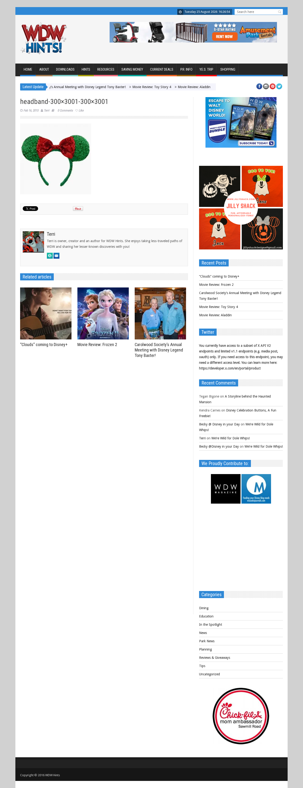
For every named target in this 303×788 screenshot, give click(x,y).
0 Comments (65, 110)
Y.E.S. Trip (206, 69)
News (203, 633)
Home (28, 69)
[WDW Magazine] (226, 502)
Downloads (65, 69)
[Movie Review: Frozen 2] (104, 313)
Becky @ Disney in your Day (219, 424)
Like (81, 110)
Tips (202, 666)
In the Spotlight (210, 624)
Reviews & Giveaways (214, 658)
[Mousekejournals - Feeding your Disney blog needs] (256, 502)
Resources (105, 69)
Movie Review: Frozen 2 (97, 344)
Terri (46, 110)
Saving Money (132, 69)
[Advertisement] (241, 550)
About (44, 69)
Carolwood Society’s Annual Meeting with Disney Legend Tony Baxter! (57, 87)
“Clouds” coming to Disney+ (43, 344)
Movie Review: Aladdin (176, 87)
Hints (86, 69)
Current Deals (161, 69)
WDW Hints (52, 775)
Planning (205, 649)
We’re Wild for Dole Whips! (230, 438)
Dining (204, 608)
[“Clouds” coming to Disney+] (47, 313)
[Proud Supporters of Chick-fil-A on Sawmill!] (241, 743)
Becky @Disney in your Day (219, 446)
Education (206, 616)
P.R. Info (186, 69)
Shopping (227, 69)
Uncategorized (209, 674)
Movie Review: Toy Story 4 (134, 87)
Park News (206, 641)
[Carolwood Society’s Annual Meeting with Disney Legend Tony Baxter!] (161, 313)
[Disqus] (104, 425)
